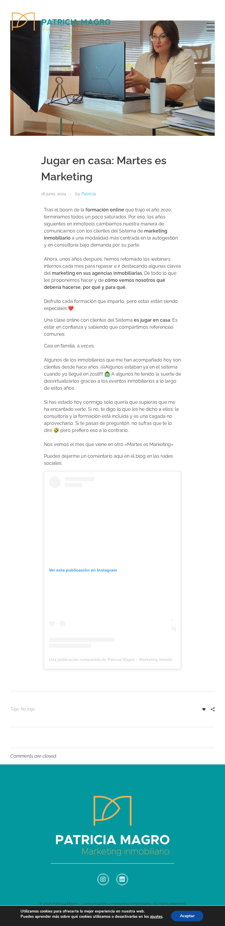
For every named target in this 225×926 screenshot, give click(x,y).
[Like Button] (204, 709)
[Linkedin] (122, 879)
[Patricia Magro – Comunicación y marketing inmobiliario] (61, 25)
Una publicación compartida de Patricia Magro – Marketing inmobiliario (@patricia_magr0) (132, 659)
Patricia (88, 193)
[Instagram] (103, 879)
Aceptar (187, 916)
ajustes (156, 916)
